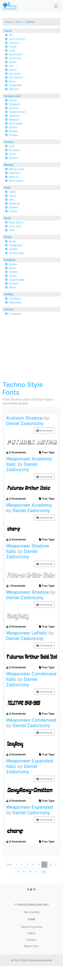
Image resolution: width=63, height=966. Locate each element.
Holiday (8, 294)
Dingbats (14, 104)
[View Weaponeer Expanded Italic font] (31, 790)
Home (8, 21)
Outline (13, 127)
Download (45, 430)
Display (13, 135)
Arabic (13, 100)
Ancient (13, 283)
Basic (7, 218)
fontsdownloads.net (40, 960)
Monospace (16, 180)
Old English (16, 123)
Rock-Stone (16, 222)
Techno (9, 141)
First (9, 864)
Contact (32, 939)
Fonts (19, 21)
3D (10, 35)
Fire (11, 65)
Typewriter (15, 85)
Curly (12, 50)
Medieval (14, 203)
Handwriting (16, 253)
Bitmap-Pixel (16, 169)
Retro (12, 81)
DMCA (32, 933)
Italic (12, 199)
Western (14, 89)
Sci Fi (12, 154)
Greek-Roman (17, 111)
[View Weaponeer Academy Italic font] (31, 488)
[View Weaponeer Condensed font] (31, 743)
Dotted (13, 271)
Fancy (7, 30)
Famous (13, 108)
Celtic (12, 191)
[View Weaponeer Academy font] (31, 528)
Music (12, 287)
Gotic (7, 187)
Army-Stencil (17, 38)
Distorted (15, 58)
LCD (11, 146)
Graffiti (13, 249)
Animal (13, 264)
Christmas (15, 298)
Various (9, 309)
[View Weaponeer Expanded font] (31, 830)
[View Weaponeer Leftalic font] (31, 656)
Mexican (14, 119)
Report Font (31, 946)
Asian (12, 268)
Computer (15, 313)
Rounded (14, 150)
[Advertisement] (31, 349)
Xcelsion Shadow (24, 418)
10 (30, 871)
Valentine (14, 172)
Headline (14, 115)
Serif (12, 230)
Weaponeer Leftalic (26, 633)
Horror (13, 69)
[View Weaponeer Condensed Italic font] (31, 703)
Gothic (13, 275)
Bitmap (8, 164)
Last (43, 871)
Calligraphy (16, 245)
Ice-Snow (14, 73)
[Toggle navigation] (55, 6)
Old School (15, 77)
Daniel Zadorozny (25, 423)
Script (7, 237)
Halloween (15, 302)
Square (13, 157)
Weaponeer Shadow (27, 592)
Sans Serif (15, 226)
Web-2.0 (14, 176)
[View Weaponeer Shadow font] (31, 615)
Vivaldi (13, 211)
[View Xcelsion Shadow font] (31, 441)
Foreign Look (12, 96)
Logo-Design (17, 279)
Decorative (15, 54)
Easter (13, 62)
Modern (13, 207)
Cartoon (14, 42)
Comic (13, 46)
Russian (13, 131)
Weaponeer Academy (29, 505)
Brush (12, 241)
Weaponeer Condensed (31, 720)
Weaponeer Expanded (29, 807)
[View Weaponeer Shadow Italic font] (31, 575)
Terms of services (31, 926)
